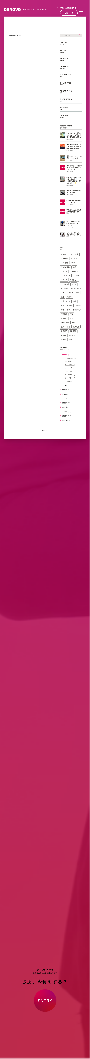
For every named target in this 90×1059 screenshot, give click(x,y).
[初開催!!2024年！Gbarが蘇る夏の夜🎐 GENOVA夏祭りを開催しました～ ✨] (62, 179)
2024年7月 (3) (70, 368)
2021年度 (64, 263)
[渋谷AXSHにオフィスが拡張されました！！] (62, 158)
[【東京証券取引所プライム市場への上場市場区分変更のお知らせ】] (62, 146)
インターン (77, 275)
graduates (66, 100)
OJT (74, 267)
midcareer (66, 75)
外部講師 (78, 305)
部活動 (71, 340)
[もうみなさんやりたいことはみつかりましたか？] (62, 234)
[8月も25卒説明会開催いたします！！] (62, 202)
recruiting (66, 92)
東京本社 (64, 318)
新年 (71, 314)
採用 (62, 310)
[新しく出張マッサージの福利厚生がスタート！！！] (62, 223)
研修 (73, 322)
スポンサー (74, 280)
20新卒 (63, 254)
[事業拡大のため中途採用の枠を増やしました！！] (62, 211)
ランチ (74, 284)
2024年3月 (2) (70, 375)
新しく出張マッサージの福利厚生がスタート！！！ (74, 223)
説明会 (63, 340)
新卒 (68, 310)
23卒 (76, 254)
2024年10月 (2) (70, 358)
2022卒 (73, 263)
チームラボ (65, 284)
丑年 (62, 293)
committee (65, 83)
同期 (74, 301)
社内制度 (76, 327)
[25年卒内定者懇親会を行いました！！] (62, 192)
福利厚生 (73, 331)
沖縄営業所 (65, 322)
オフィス (64, 280)
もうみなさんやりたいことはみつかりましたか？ (74, 234)
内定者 (69, 297)
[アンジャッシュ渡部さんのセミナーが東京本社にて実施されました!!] (62, 135)
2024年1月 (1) (70, 381)
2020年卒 (64, 258)
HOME (44, 430)
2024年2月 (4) (70, 378)
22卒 (70, 254)
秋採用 (63, 335)
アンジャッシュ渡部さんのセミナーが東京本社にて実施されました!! (74, 135)
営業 (62, 305)
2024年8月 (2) (70, 365)
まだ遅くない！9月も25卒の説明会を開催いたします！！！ (74, 167)
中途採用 (70, 293)
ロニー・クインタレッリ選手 (71, 288)
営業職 (69, 305)
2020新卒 (74, 258)
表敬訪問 (72, 335)
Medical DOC (65, 267)
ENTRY (69, 12)
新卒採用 (64, 314)
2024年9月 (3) (70, 361)
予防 (77, 293)
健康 (62, 297)
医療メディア (65, 301)
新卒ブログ (77, 310)
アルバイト (74, 271)
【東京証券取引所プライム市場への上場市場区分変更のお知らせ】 (74, 146)
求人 (71, 318)
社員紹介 (64, 331)
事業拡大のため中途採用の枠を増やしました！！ (74, 211)
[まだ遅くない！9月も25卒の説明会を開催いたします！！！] (62, 167)
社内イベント (65, 327)
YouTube (64, 271)
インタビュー (65, 275)
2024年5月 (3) (70, 371)
